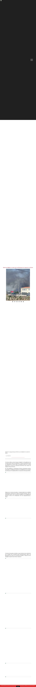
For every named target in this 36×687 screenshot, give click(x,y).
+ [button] (8, 455)
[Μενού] (32, 60)
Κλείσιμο (18, 686)
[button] (25, 60)
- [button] (6, 455)
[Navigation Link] (5, 460)
